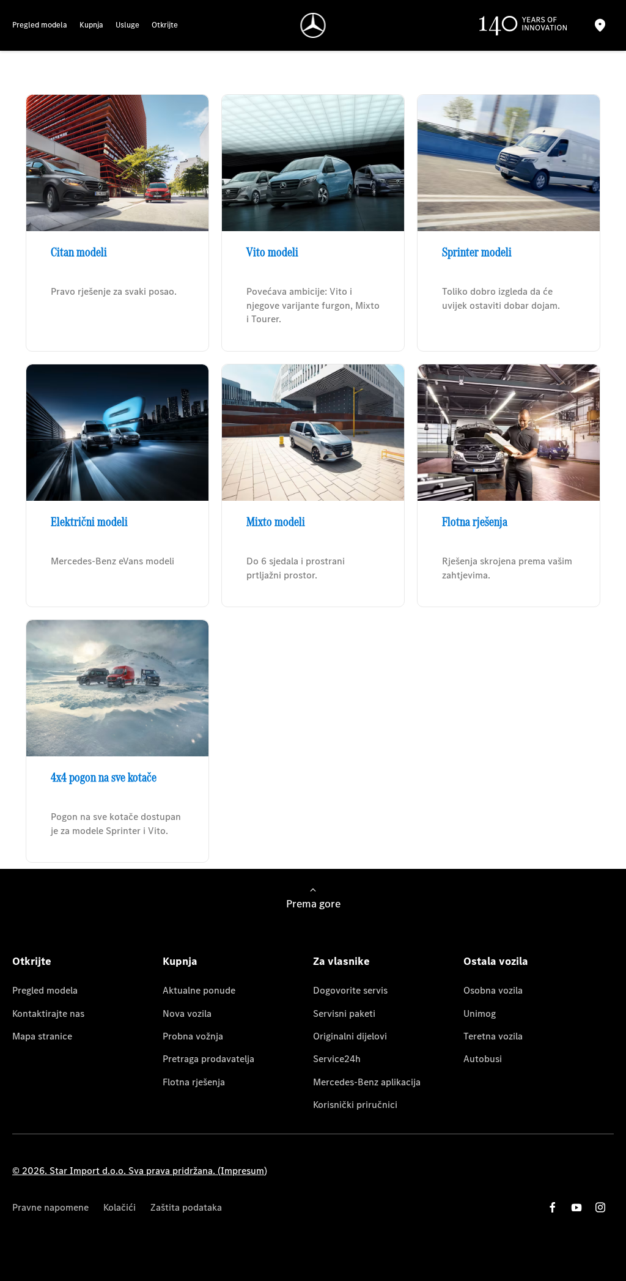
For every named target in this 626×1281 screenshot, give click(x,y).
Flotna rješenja (474, 521)
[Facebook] (552, 1207)
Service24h (337, 1058)
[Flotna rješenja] (509, 432)
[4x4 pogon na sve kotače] (117, 688)
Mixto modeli (275, 521)
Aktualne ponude (199, 990)
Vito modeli (272, 251)
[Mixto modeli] (313, 432)
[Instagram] (600, 1207)
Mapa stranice (42, 1036)
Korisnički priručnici (355, 1104)
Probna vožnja (193, 1036)
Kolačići (119, 1207)
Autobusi (482, 1058)
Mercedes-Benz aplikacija (367, 1082)
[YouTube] (576, 1207)
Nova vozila (187, 1013)
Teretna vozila (493, 1036)
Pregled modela (45, 990)
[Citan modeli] (117, 163)
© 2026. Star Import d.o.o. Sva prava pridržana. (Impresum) (139, 1170)
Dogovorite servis (350, 990)
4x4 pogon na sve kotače (103, 777)
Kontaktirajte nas (48, 1013)
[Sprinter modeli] (509, 163)
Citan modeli (79, 251)
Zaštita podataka (186, 1207)
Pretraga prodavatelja (208, 1058)
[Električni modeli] (117, 432)
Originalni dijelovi (350, 1036)
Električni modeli (89, 521)
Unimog (479, 1013)
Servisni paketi (344, 1013)
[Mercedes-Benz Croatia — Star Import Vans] (313, 25)
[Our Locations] (600, 25)
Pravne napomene (50, 1207)
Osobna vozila (493, 990)
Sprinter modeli (477, 251)
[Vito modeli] (313, 163)
